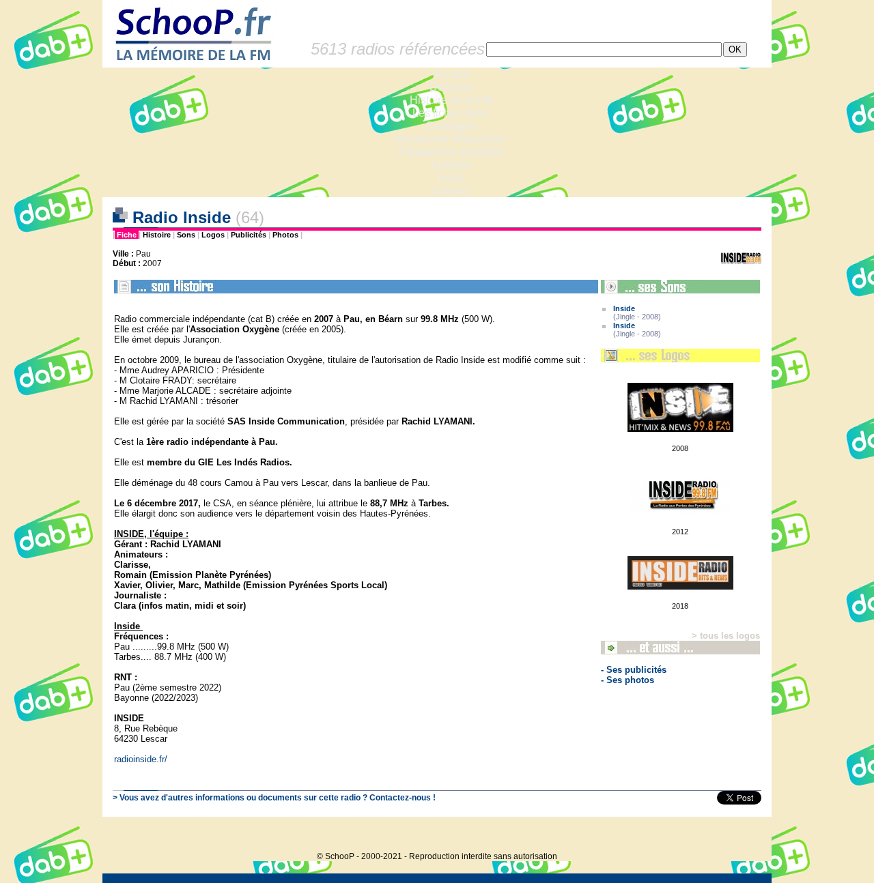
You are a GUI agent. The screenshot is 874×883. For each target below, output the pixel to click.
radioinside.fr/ (140, 759)
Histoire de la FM (451, 100)
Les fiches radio (450, 113)
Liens (451, 178)
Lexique (451, 165)
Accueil (451, 74)
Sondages (451, 126)
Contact (451, 191)
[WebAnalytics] (744, 835)
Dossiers (451, 87)
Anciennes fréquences (451, 139)
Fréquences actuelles (451, 152)
